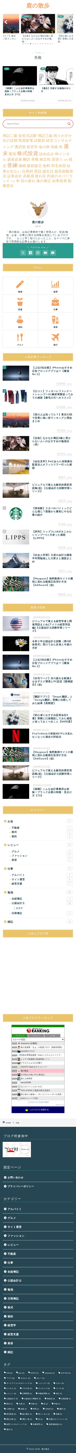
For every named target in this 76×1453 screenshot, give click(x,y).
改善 (24, 1409)
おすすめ (66, 1373)
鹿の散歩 (38, 5)
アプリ (10, 1378)
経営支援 (41, 883)
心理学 (10, 1409)
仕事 (39, 868)
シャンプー (44, 1383)
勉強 (39, 892)
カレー (40, 1378)
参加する (59, 1105)
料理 (36, 1409)
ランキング (44, 1388)
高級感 (28, 176)
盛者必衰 (14, 159)
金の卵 (44, 147)
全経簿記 (41, 898)
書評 (62, 1409)
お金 (39, 821)
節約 (41, 836)
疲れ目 (40, 176)
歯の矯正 (43, 181)
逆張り (57, 159)
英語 (38, 171)
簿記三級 (45, 136)
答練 (12, 165)
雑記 (39, 921)
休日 (59, 1393)
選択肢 (20, 147)
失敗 (34, 1404)
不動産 (41, 827)
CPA (9, 1373)
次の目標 (10, 140)
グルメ (41, 851)
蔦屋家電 (25, 140)
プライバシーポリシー (21, 1186)
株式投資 (27, 153)
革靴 (35, 159)
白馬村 (27, 171)
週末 (9, 1429)
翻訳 (26, 159)
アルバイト (41, 875)
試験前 (39, 140)
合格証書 (66, 1399)
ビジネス (11, 1388)
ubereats (50, 1373)
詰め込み (46, 154)
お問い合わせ (16, 1177)
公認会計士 (41, 903)
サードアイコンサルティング (19, 1383)
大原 (22, 1404)
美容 (41, 860)
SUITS (35, 1373)
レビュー (39, 844)
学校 (57, 1404)
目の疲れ (28, 181)
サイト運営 (41, 879)
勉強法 (51, 1399)
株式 (41, 832)
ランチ (60, 1388)
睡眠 (22, 166)
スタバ (60, 1383)
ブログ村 (27, 1388)
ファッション (41, 855)
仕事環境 (27, 1393)
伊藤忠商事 (44, 1393)
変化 (9, 1404)
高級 (54, 147)
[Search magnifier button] (69, 123)
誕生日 (48, 171)
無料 (46, 166)
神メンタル (44, 1414)
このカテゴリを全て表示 (38, 1102)
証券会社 (14, 176)
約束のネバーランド (58, 1419)
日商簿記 (41, 913)
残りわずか (63, 136)
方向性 (49, 1409)
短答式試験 (27, 136)
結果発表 (59, 181)
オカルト (25, 1378)
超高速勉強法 (55, 1424)
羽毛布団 (58, 166)
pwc (21, 1373)
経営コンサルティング (16, 1424)
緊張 (12, 154)
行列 (13, 181)
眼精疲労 (34, 166)
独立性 (45, 159)
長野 (66, 160)
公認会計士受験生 (32, 1399)
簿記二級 (10, 136)
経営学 (32, 147)
